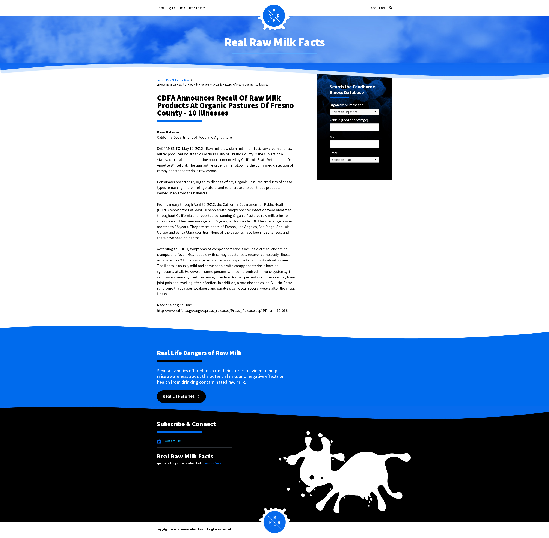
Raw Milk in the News (178, 80)
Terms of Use (212, 463)
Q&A (172, 8)
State (334, 153)
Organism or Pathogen (346, 105)
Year (333, 136)
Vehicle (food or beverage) (349, 120)
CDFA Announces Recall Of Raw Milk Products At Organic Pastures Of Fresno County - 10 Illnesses (212, 84)
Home (160, 8)
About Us (378, 8)
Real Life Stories (193, 8)
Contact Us (171, 441)
